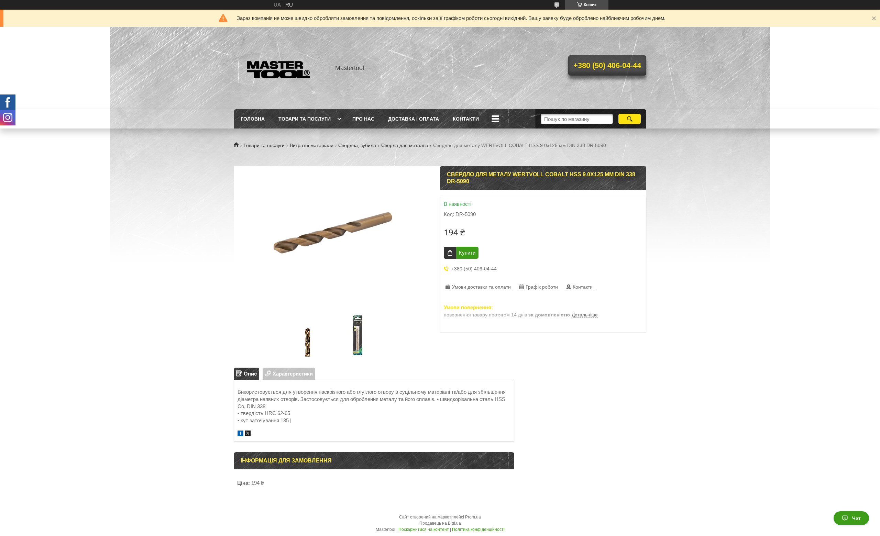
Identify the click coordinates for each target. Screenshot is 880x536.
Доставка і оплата (413, 119)
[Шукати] (629, 119)
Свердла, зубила (357, 145)
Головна (253, 119)
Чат (856, 518)
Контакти (466, 119)
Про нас (363, 119)
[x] (248, 434)
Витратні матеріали (311, 145)
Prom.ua (473, 517)
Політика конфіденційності (478, 529)
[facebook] (240, 434)
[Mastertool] (278, 68)
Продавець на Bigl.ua (440, 523)
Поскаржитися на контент (423, 529)
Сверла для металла (404, 145)
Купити (467, 253)
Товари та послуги (304, 119)
